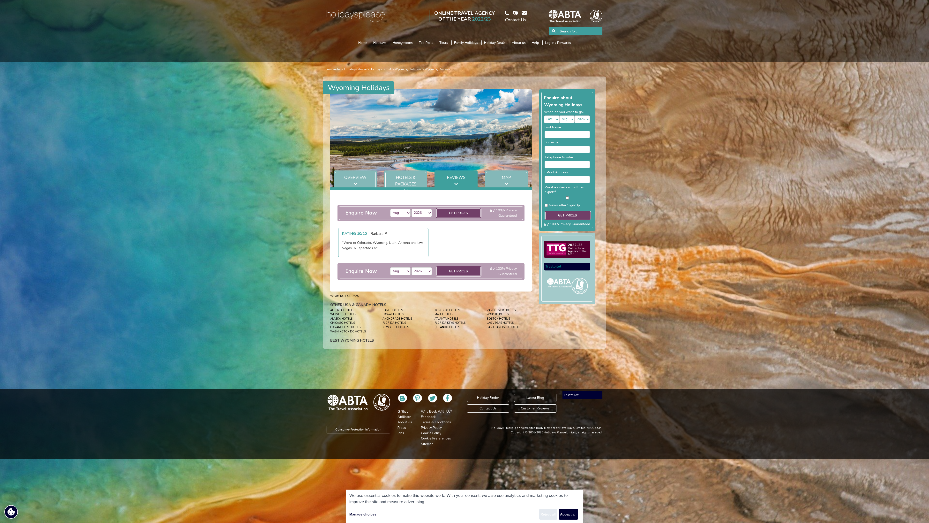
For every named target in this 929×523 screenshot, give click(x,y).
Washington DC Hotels (348, 331)
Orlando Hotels (447, 327)
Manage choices (362, 514)
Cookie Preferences (436, 438)
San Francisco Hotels (503, 327)
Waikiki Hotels (498, 314)
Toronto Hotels (447, 310)
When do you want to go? (564, 112)
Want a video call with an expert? (564, 189)
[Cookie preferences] (11, 512)
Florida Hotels (394, 323)
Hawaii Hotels (393, 314)
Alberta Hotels (342, 310)
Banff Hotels (392, 310)
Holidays (376, 69)
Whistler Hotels (343, 314)
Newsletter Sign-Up (564, 205)
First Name (553, 127)
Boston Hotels (498, 319)
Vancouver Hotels (501, 310)
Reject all (548, 514)
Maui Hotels (444, 314)
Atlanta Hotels (446, 319)
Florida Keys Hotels (450, 323)
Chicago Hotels (342, 323)
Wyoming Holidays (408, 69)
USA (388, 69)
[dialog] (464, 506)
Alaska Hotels (341, 319)
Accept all (568, 514)
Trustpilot (553, 266)
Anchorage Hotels (397, 319)
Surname (551, 142)
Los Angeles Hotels (345, 327)
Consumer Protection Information (358, 429)
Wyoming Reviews (437, 69)
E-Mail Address (556, 172)
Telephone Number (559, 157)
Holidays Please (355, 69)
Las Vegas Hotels (500, 323)
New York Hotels (395, 327)
